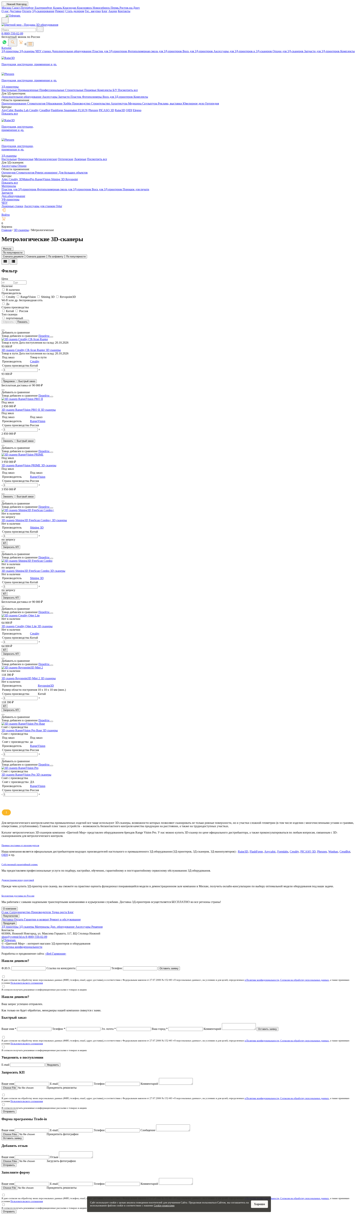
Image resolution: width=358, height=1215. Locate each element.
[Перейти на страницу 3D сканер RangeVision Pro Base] (23, 723)
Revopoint (71, 179)
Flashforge (57, 110)
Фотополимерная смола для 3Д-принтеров (155, 51)
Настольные (9, 90)
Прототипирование (14, 103)
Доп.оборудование (13, 196)
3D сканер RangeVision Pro (18, 774)
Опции (22, 165)
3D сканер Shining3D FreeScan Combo (25, 570)
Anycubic (270, 851)
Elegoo (137, 110)
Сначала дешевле (13, 256)
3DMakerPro (27, 179)
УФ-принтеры (10, 199)
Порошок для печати (136, 189)
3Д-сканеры (27, 51)
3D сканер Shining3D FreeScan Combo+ (26, 520)
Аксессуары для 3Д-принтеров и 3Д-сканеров (243, 51)
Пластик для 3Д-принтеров (110, 51)
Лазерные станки (12, 206)
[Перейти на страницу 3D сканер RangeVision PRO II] (22, 399)
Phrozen (93, 110)
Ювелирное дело (194, 103)
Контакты (124, 11)
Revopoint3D (46, 685)
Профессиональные (52, 90)
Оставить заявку (169, 968)
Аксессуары (50, 96)
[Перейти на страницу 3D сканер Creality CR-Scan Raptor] (24, 339)
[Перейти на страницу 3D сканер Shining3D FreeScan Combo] (26, 560)
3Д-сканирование (43, 11)
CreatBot (44, 110)
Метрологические (45, 159)
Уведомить (53, 1064)
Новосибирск (102, 7)
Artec (5, 179)
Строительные (74, 90)
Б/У (115, 90)
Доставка (15, 11)
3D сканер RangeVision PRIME (21, 465)
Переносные (26, 159)
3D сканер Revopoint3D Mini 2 (21, 678)
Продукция (9, 923)
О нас (5, 11)
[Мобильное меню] (5, 20)
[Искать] (40, 29)
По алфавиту (55, 256)
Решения (97, 926)
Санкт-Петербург (23, 7)
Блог (105, 11)
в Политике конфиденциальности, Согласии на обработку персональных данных (287, 980)
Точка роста (60, 912)
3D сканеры (53, 350)
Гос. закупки (93, 11)
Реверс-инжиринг (47, 172)
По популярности (76, 256)
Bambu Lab (22, 110)
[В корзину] (2, 378)
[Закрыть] (51, 336)
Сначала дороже (35, 256)
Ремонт (60, 11)
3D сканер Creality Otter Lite (19, 626)
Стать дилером (74, 11)
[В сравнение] (2, 330)
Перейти (44, 335)
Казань (58, 7)
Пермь (115, 7)
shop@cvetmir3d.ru (13, 936)
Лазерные (80, 159)
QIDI (129, 110)
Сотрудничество (20, 912)
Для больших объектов (73, 172)
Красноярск (85, 7)
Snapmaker (71, 110)
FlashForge (256, 851)
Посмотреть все (128, 90)
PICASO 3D (106, 110)
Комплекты (347, 51)
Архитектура (119, 103)
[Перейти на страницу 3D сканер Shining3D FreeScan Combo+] (27, 510)
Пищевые (90, 90)
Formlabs (282, 851)
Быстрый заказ (26, 381)
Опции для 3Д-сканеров (288, 51)
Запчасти (64, 96)
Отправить (9, 1111)
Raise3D (120, 110)
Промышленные (28, 90)
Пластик (76, 96)
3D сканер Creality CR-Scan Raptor (23, 350)
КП (4, 543)
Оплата (26, 11)
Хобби (67, 103)
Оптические (65, 159)
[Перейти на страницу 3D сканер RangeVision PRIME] (22, 454)
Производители (41, 912)
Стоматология (36, 103)
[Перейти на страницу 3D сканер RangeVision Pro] (19, 768)
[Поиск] (12, 42)
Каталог (6, 47)
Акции (112, 11)
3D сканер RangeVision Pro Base (22, 730)
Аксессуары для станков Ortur (43, 206)
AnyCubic (8, 110)
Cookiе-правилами (164, 1205)
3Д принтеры (10, 926)
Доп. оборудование (62, 926)
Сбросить (8, 321)
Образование (54, 103)
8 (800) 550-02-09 (12, 33)
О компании (9, 908)
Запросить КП (11, 547)
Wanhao (333, 851)
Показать (22, 321)
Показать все (9, 113)
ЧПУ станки (43, 51)
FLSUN (83, 110)
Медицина (135, 103)
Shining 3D (58, 179)
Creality (34, 110)
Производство (81, 103)
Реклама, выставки (170, 103)
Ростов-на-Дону (130, 7)
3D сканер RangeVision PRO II (21, 409)
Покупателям (10, 916)
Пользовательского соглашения (26, 983)
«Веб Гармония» (55, 953)
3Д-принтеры (10, 51)
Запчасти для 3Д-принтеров (322, 51)
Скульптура (150, 103)
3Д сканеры (27, 926)
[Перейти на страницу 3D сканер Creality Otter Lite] (20, 615)
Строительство (101, 103)
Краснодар (70, 7)
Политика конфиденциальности (21, 946)
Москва (6, 7)
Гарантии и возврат (37, 919)
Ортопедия (212, 103)
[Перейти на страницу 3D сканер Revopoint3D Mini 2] (22, 667)
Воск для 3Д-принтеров (198, 51)
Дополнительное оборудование (72, 51)
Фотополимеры (92, 96)
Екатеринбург (44, 7)
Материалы (8, 186)
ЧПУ (4, 202)
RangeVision (43, 179)
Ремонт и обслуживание (65, 919)
